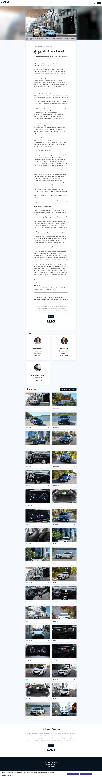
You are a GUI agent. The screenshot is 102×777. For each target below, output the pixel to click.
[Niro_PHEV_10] (64, 438)
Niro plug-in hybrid (38, 287)
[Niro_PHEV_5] (64, 516)
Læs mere (51, 316)
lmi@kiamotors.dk (38, 355)
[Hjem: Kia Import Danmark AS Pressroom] (5, 3)
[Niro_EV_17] (38, 612)
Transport (36, 282)
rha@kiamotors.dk (64, 355)
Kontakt (59, 3)
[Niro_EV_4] (38, 399)
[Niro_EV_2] (38, 690)
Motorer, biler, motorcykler (48, 282)
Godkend (86, 773)
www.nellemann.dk (46, 308)
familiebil (36, 289)
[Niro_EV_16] (64, 535)
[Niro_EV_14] (38, 593)
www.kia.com (49, 306)
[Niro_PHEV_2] (38, 535)
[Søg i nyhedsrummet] (94, 3)
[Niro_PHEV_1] (38, 496)
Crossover (48, 287)
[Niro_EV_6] (64, 670)
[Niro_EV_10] (64, 632)
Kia (54, 287)
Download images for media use (68, 389)
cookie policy (11, 775)
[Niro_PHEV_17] (38, 419)
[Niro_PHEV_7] (64, 457)
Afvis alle (73, 773)
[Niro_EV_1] (64, 709)
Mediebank (52, 3)
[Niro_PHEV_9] (38, 457)
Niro (65, 287)
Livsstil (40, 282)
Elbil (52, 287)
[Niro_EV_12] (64, 574)
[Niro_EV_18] (38, 574)
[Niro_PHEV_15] (64, 419)
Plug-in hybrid (52, 289)
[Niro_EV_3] (64, 690)
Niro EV (44, 287)
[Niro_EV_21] (64, 554)
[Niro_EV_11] (38, 632)
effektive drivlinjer (59, 287)
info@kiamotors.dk (37, 380)
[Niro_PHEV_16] (38, 438)
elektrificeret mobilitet (44, 289)
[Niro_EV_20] (38, 554)
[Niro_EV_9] (38, 651)
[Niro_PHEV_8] (38, 477)
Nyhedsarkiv (44, 3)
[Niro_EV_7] (38, 670)
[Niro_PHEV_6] (64, 477)
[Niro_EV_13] (64, 612)
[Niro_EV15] (64, 593)
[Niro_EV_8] (64, 651)
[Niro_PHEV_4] (38, 516)
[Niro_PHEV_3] (64, 496)
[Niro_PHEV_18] (64, 399)
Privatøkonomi (58, 282)
